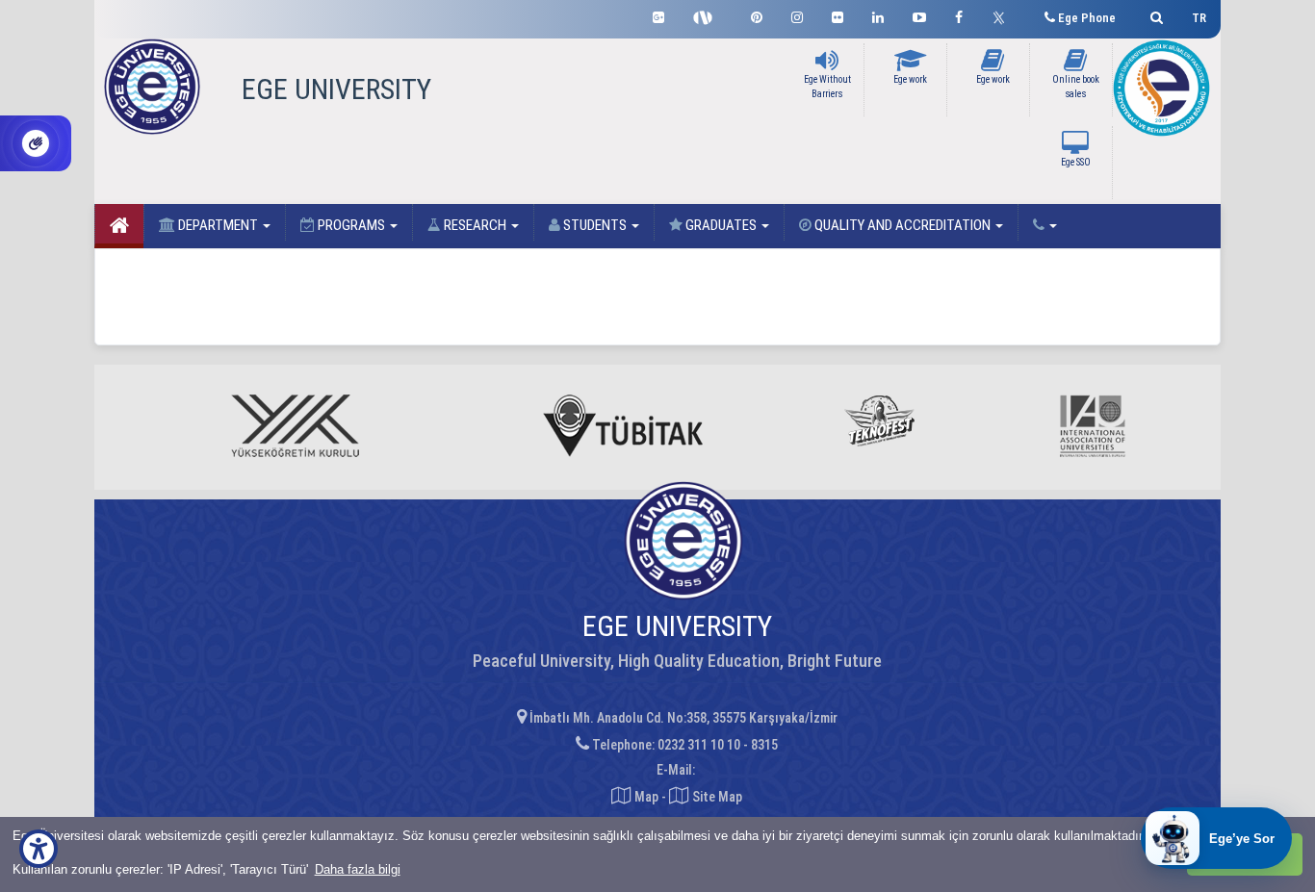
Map (646, 796)
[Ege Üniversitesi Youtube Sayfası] (919, 15)
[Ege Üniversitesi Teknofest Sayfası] (707, 15)
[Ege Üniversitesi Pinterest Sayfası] (756, 15)
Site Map (715, 796)
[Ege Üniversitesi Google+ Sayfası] (658, 15)
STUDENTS (595, 225)
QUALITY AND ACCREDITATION (902, 225)
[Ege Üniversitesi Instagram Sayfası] (797, 15)
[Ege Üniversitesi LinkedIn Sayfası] (878, 15)
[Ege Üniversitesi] (1153, 15)
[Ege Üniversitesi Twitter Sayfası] (1003, 15)
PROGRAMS (351, 225)
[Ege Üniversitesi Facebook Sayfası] (959, 15)
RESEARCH (475, 225)
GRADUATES (721, 225)
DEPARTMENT (218, 225)
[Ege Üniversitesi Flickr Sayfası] (837, 15)
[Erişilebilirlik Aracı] (38, 848)
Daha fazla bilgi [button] (357, 869)
